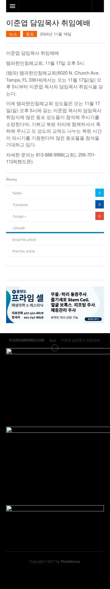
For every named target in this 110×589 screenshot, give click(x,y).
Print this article (23, 250)
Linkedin (19, 227)
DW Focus (55, 6)
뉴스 (13, 34)
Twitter (17, 192)
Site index (55, 347)
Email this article (24, 239)
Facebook (20, 204)
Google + (19, 216)
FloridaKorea (70, 561)
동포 (30, 34)
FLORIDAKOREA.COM (55, 576)
